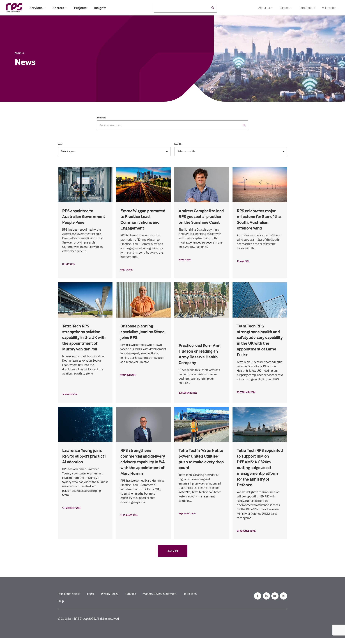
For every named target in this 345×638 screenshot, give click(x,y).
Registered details (69, 594)
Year (60, 144)
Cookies (131, 594)
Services (36, 8)
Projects (80, 8)
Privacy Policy (109, 594)
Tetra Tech (305, 8)
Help (61, 601)
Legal (90, 594)
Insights (100, 8)
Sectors (58, 8)
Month (177, 144)
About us (19, 52)
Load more (172, 551)
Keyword (101, 117)
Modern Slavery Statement (159, 594)
